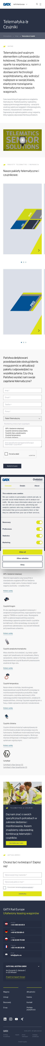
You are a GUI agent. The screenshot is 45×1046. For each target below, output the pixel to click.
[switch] (39, 529)
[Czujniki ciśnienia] (22, 438)
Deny (22, 565)
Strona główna (7, 36)
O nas (5, 1008)
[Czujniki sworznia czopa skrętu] (22, 431)
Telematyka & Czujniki (28, 36)
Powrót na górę (22, 1041)
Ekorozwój (7, 1002)
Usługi (16, 36)
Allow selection (22, 558)
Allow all (22, 552)
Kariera (29, 997)
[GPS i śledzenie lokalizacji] (22, 428)
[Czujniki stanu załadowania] (22, 433)
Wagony (6, 992)
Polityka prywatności (31, 1008)
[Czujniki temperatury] (22, 435)
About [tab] (37, 486)
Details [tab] (22, 486)
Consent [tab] (8, 486)
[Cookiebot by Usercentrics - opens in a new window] (32, 479)
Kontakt (29, 1002)
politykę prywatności (27, 887)
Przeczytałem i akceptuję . (21, 887)
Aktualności (31, 992)
